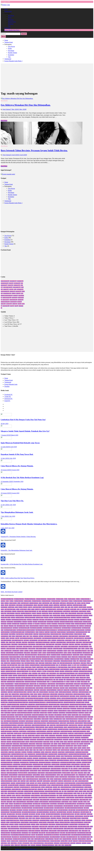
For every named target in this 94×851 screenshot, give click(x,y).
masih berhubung (41, 731)
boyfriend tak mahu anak (17, 632)
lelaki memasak (11, 719)
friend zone (85, 667)
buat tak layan (20, 634)
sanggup (13, 783)
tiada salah (51, 826)
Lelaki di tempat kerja (80, 717)
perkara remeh (55, 764)
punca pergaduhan (74, 770)
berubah (20, 281)
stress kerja (81, 795)
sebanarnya (22, 785)
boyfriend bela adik (24, 628)
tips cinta (62, 832)
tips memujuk (39, 834)
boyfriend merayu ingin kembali (25, 630)
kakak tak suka (16, 696)
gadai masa (23, 669)
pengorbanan (56, 758)
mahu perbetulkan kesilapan (9, 725)
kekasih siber (56, 706)
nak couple (29, 748)
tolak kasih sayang (39, 839)
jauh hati (29, 692)
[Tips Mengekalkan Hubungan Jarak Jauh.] (6, 508)
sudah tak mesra (5, 799)
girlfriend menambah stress (8, 673)
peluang (20, 299)
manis (65, 727)
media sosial (31, 735)
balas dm (17, 613)
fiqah (69, 667)
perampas (80, 758)
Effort (88, 663)
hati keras (39, 677)
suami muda (26, 797)
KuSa (46, 715)
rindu (86, 777)
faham (23, 667)
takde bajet (83, 814)
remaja (19, 777)
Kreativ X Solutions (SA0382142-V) (26, 849)
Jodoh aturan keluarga (65, 692)
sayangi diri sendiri (13, 785)
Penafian (6, 386)
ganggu (3, 671)
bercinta (51, 617)
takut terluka (21, 816)
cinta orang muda (38, 646)
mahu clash (63, 723)
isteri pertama (40, 688)
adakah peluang (33, 603)
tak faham (38, 806)
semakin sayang (65, 789)
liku (88, 719)
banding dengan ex (26, 613)
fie (57, 667)
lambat (69, 715)
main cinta (53, 725)
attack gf (37, 609)
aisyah (6, 605)
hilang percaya (48, 679)
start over (18, 795)
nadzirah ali (4, 748)
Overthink (30, 752)
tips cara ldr (42, 832)
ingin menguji (29, 686)
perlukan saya (22, 766)
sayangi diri (4, 785)
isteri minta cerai (20, 688)
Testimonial (7, 28)
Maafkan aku (73, 721)
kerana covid (80, 708)
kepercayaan (66, 708)
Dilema (32, 661)
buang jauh (53, 632)
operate (78, 750)
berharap (29, 619)
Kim (87, 710)
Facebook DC (8, 394)
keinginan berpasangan (20, 700)
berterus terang (78, 621)
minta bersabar (85, 741)
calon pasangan (63, 636)
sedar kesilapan (86, 785)
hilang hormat (12, 679)
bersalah (35, 621)
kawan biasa (83, 696)
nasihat (71, 748)
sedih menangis (8, 787)
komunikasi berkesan (72, 712)
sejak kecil (16, 787)
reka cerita (7, 777)
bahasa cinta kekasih (30, 611)
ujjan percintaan (48, 843)
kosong (86, 712)
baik (40, 611)
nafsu (9, 748)
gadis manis (41, 669)
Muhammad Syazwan (29, 745)
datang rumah (5, 657)
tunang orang (15, 841)
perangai (3, 760)
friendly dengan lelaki (7, 669)
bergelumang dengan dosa (19, 619)
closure (87, 648)
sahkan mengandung (7, 781)
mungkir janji (69, 745)
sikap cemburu (19, 793)
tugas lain (74, 839)
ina (38, 683)
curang (6, 289)
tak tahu (43, 814)
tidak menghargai (79, 828)
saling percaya (67, 781)
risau (5, 779)
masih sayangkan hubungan (44, 733)
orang (82, 750)
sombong (9, 795)
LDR (14, 293)
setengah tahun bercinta (51, 791)
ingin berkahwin (60, 683)
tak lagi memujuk (68, 806)
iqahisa (77, 686)
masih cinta (50, 731)
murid (75, 745)
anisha (62, 607)
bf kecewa (43, 623)
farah (45, 667)
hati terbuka (58, 677)
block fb (41, 626)
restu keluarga (72, 777)
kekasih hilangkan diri (41, 704)
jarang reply (81, 690)
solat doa (3, 795)
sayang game (60, 783)
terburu (83, 820)
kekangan (79, 700)
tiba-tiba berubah (72, 826)
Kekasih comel (80, 702)
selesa (45, 789)
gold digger (24, 673)
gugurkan (35, 673)
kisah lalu (14, 712)
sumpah (36, 801)
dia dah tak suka (24, 659)
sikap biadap (11, 793)
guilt (39, 673)
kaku (29, 696)
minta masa (16, 743)
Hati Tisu (72, 677)
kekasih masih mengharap (18, 706)
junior (31, 694)
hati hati (33, 677)
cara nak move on (79, 638)
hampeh (15, 675)
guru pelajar (52, 673)
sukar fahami (30, 801)
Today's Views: (9, 318)
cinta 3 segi (12, 642)
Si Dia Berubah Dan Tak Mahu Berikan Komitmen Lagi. (22, 477)
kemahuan (7, 708)
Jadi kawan (56, 688)
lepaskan (80, 719)
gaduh (47, 669)
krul (90, 712)
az (80, 609)
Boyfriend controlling (36, 628)
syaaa (70, 801)
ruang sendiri (42, 779)
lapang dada (75, 715)
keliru (80, 706)
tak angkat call (17, 803)
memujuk (19, 737)
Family (34, 667)
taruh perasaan (79, 816)
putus (3, 303)
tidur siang (85, 830)
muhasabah (39, 745)
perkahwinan (16, 764)
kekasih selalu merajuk (46, 706)
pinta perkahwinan (45, 768)
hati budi (18, 677)
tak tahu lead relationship (53, 814)
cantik (7, 638)
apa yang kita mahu (10, 609)
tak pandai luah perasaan (29, 812)
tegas (26, 818)
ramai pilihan (36, 775)
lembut (51, 719)
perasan (46, 760)
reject (91, 775)
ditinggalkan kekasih (67, 661)
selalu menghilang (6, 789)
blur (77, 626)
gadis (36, 669)
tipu (16, 306)
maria (84, 727)
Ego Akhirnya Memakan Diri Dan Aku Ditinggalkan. (25, 105)
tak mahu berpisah (38, 808)
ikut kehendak (9, 683)
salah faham (32, 781)
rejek (2, 777)
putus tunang (41, 772)
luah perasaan (29, 721)
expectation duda (6, 667)
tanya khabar (57, 816)
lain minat (51, 715)
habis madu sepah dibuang (67, 673)
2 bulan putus (60, 599)
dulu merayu (76, 663)
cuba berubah (9, 652)
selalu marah (87, 787)
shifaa (84, 791)
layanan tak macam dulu (8, 717)
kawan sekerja (21, 698)
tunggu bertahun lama (43, 841)
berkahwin (83, 619)
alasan (35, 605)
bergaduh (13, 281)
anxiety (76, 607)
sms (84, 793)
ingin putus (37, 686)
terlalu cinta (87, 822)
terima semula (43, 822)
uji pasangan (26, 843)
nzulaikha (72, 750)
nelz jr (88, 748)
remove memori (50, 777)
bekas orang (80, 613)
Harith (88, 675)
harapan (44, 675)
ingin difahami (84, 683)
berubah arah (15, 623)
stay (57, 795)
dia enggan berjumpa (35, 659)
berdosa (3, 619)
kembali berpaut (19, 708)
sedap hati (66, 785)
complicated (15, 650)
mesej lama (46, 741)
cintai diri (50, 648)
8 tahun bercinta (87, 601)
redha (88, 775)
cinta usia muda (10, 648)
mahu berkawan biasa (40, 723)
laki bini (64, 715)
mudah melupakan (6, 745)
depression (64, 657)
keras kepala (88, 708)
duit (58, 663)
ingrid (48, 686)
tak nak (55, 810)
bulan (13, 636)
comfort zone (8, 650)
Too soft (56, 839)
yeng (62, 845)
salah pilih (39, 781)
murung (79, 745)
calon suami (81, 636)
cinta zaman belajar (41, 648)
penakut (58, 756)
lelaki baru (52, 717)
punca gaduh (65, 770)
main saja (80, 725)
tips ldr (33, 834)
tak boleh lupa (81, 803)
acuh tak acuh (25, 603)
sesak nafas (20, 791)
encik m (27, 665)
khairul (56, 710)
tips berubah (34, 832)
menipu (71, 739)
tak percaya (52, 812)
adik (51, 603)
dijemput (23, 661)
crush (72, 650)
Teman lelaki (65, 818)
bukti (10, 636)
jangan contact (82, 688)
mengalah (26, 739)
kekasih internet (64, 704)
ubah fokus (14, 843)
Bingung (11, 626)
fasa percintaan (51, 667)
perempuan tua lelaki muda (68, 762)
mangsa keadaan (58, 727)
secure (49, 785)
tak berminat (60, 803)
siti (81, 793)
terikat (8, 822)
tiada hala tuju (15, 826)
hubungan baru (70, 679)
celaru (49, 640)
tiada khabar (35, 826)
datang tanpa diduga (15, 657)
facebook (18, 667)
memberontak (86, 735)
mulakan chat (61, 745)
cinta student (64, 646)
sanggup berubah (21, 783)
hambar (10, 675)
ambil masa (11, 607)
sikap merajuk (35, 793)
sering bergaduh (12, 791)
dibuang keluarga (88, 659)
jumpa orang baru (24, 694)
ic (50, 681)
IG (65, 681)
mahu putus (20, 725)
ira (80, 686)
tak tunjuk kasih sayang (67, 814)
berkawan (3, 621)
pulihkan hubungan (55, 770)
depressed (53, 657)
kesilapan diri (37, 710)
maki (20, 727)
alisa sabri (40, 605)
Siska (78, 793)
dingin (42, 661)
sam (73, 781)
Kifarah (84, 710)
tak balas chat (37, 803)
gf (42, 671)
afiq (75, 603)
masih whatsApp (79, 733)
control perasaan (51, 650)
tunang (9, 841)
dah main (21, 654)
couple (65, 650)
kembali (12, 708)
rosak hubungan (17, 779)
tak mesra (25, 810)
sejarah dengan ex (25, 787)
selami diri (40, 789)
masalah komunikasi (75, 729)
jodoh (56, 692)
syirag (85, 801)
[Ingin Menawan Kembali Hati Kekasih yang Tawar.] (6, 439)
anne (72, 607)
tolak (32, 839)
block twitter (62, 626)
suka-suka (9, 801)
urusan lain (7, 845)
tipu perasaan (8, 839)
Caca (30, 636)
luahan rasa (37, 721)
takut (5, 816)
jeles (37, 692)
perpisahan (30, 766)
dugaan (54, 663)
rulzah (51, 779)
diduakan (3, 661)
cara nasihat (87, 638)
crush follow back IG (81, 650)
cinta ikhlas (14, 644)
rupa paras (79, 779)
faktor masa (28, 667)
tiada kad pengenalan (25, 826)
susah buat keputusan (55, 801)
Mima (57, 741)
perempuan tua (55, 762)
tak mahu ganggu (49, 808)
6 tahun (70, 601)
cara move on (69, 638)
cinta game (79, 642)
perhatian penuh (86, 762)
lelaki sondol (45, 719)
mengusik (65, 739)
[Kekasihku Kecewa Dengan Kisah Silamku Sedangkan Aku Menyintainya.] (6, 520)
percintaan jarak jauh (7, 762)
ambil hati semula (78, 605)
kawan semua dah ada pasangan (34, 698)
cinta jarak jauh (7, 287)
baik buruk (44, 611)
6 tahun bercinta (77, 601)
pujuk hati (16, 770)
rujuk (47, 779)
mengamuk (33, 739)
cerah (73, 640)
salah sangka (46, 781)
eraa (57, 665)
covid (69, 650)
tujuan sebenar (82, 839)
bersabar (29, 621)
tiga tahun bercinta (15, 832)
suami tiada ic (52, 797)
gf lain (45, 671)
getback (39, 671)
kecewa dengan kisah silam (69, 698)
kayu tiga (46, 698)
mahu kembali (79, 723)
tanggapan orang (44, 816)
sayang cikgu (45, 783)
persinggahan (37, 766)
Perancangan (87, 758)
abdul (18, 603)
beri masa (42, 619)
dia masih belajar (59, 659)
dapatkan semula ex (66, 654)
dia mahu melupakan (48, 659)
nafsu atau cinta (15, 748)
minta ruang (39, 743)
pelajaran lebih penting (35, 756)
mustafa (84, 745)
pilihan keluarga (27, 768)
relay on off (13, 777)
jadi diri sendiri (48, 688)
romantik (9, 779)
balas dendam (11, 613)
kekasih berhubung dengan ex (37, 702)
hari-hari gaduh (81, 675)
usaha (12, 845)
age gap (83, 603)
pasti (2, 756)
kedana (85, 698)
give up (19, 673)
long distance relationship (11, 721)
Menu (3, 36)
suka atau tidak (17, 799)
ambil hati (69, 605)
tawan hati (87, 816)
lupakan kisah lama (63, 721)
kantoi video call (54, 696)
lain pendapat (58, 715)
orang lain (11, 752)
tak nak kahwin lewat (82, 810)
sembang (72, 789)
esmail (69, 665)
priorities (3, 770)
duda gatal (42, 663)
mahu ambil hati (82, 721)
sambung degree (5, 783)
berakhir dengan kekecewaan (74, 615)
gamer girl (84, 669)
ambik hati (56, 605)
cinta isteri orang (40, 644)
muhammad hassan (17, 745)
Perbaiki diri (52, 760)
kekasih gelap (24, 704)
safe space (89, 779)
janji (88, 688)
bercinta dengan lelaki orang (62, 617)
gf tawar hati (50, 671)
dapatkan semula (56, 654)
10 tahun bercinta (19, 599)
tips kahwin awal (6, 834)
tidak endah (43, 828)
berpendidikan (17, 621)
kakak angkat (8, 696)
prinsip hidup (86, 768)
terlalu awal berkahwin (77, 822)
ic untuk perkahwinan (57, 681)
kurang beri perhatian (38, 715)
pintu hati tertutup (56, 768)
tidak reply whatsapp (34, 830)
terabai (52, 820)
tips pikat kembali (55, 837)
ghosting (61, 671)
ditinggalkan (56, 661)
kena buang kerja (39, 708)
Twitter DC (7, 396)
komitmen (55, 712)
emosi (23, 665)
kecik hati (80, 698)
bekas (66, 613)
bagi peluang (8, 611)
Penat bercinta (68, 756)
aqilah (18, 609)
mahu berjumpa (28, 723)
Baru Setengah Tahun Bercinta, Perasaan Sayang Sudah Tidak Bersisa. (34, 150)
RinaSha (82, 777)
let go (85, 719)
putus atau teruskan (12, 772)
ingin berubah (69, 683)
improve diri (32, 683)
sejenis (43, 787)
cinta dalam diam (61, 642)
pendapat (13, 758)
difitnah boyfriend (15, 661)
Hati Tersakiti (65, 677)
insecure (61, 686)
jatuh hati (10, 692)
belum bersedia (28, 615)
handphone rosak (33, 675)
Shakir (76, 791)
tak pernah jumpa (61, 812)
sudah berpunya (61, 797)
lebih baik (25, 717)
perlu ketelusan (75, 764)
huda (48, 681)
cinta (7, 642)
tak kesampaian (58, 806)
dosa (22, 663)
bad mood (84, 609)
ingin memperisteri (19, 686)
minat (65, 741)
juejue (6, 694)
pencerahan (85, 756)
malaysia (50, 727)
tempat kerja (35, 820)
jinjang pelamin (43, 692)
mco (26, 735)
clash (79, 648)
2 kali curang (71, 599)
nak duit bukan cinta (39, 748)
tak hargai (44, 806)
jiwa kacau (51, 692)
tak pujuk (69, 812)
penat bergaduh (77, 756)
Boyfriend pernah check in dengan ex (46, 630)
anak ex (30, 607)
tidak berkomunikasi (13, 828)
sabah (84, 779)
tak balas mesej (45, 803)
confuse (26, 650)
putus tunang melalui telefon (53, 772)
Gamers (90, 669)
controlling (60, 650)
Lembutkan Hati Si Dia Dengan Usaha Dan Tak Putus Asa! (23, 420)
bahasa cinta (20, 611)
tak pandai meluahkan (42, 812)
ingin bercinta (51, 683)
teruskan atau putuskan (62, 824)
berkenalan (10, 621)
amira (16, 607)
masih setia (56, 733)
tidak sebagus (44, 830)
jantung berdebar (19, 690)
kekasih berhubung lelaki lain (54, 702)
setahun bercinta (28, 791)
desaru (89, 657)
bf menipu (54, 623)
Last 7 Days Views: (10, 320)
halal (91, 673)
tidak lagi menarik (58, 828)
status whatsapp (35, 795)
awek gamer (60, 609)
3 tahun (11, 601)
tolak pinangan (49, 839)
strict (85, 795)
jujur (9, 694)
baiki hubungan (58, 611)
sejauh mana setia (36, 787)
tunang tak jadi (23, 841)
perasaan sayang (39, 760)
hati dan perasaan (26, 677)
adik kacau (63, 603)
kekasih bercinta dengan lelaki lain (18, 702)
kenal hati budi (52, 708)
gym (57, 673)
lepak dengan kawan (72, 719)
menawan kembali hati (62, 737)
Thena (8, 826)
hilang (77, 677)
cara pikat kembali (6, 640)
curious (69, 652)
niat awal (14, 750)
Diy (78, 661)
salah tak (60, 781)
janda (66, 688)
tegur (33, 818)
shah (65, 791)
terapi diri (60, 820)
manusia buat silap (72, 727)
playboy (75, 768)
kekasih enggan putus (13, 704)
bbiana (62, 613)
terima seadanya (33, 822)
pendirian (29, 758)
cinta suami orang (73, 646)
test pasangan (82, 824)
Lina (91, 719)
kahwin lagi (61, 694)
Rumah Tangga (12, 21)
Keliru (9, 17)
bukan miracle (78, 634)
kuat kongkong (19, 715)
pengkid (49, 758)
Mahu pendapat (87, 723)
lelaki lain (3, 719)
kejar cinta (31, 700)
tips (12, 306)
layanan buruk (86, 715)
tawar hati (6, 306)
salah (27, 781)
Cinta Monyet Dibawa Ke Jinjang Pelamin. (17, 466)
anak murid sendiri (47, 607)
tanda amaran (29, 816)
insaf (57, 686)
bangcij (34, 613)
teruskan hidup (73, 824)
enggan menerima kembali (47, 665)
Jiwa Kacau (11, 15)
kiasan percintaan (76, 710)
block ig (46, 626)
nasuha (79, 748)
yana (59, 845)
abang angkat (13, 603)
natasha (84, 748)
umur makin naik (65, 843)
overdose (23, 752)
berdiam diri (85, 617)
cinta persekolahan (48, 646)
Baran (50, 613)
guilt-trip (43, 673)
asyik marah (23, 609)
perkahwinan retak (38, 764)
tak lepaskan (88, 806)
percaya (71, 760)
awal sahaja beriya (51, 609)
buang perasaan (61, 632)
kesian (25, 710)
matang (14, 735)
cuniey (40, 652)
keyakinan (50, 710)
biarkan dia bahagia (80, 623)
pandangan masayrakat (81, 752)
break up (41, 632)
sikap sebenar (44, 793)
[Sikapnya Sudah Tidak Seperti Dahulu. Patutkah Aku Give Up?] (6, 427)
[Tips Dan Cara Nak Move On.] (6, 497)
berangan (85, 615)
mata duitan (8, 735)
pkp (72, 768)
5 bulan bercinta (55, 601)
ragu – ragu (74, 772)
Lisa (2, 721)
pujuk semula (33, 770)
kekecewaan (64, 706)
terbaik (72, 820)
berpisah (24, 621)
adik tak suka (70, 603)
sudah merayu (88, 797)
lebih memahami (33, 717)
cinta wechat (31, 648)
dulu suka (83, 663)
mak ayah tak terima (6, 727)
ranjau (58, 775)
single (75, 793)
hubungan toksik (41, 681)
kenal (45, 708)
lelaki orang (19, 719)
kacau (35, 694)
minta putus (32, 743)
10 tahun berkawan (29, 599)
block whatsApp (71, 626)
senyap (86, 789)
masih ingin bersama (66, 731)
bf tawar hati (61, 623)
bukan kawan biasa (44, 634)
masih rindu (10, 733)
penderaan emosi (21, 758)
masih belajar (23, 731)
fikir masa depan (63, 667)
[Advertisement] (35, 76)
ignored (72, 681)
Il (13, 683)
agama (79, 603)
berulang (29, 623)
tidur (80, 830)
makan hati (16, 727)
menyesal (3, 741)
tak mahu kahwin (59, 808)
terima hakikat (25, 822)
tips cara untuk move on (53, 832)
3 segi (7, 601)
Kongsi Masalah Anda (10, 384)
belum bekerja (19, 615)
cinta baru (24, 642)
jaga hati (62, 688)
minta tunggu (47, 743)
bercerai (46, 617)
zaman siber (67, 845)
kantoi (39, 696)
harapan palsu (60, 675)
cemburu (16, 285)
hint (54, 679)
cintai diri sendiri (58, 648)
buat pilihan (12, 634)
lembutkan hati (57, 719)
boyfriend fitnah (66, 628)
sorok (13, 795)
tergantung (89, 820)
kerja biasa (4, 710)
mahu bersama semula (52, 723)
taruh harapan (70, 816)
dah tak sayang (41, 654)
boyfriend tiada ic (30, 632)
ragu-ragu (80, 772)
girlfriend (75, 671)
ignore (68, 681)
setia (20, 303)
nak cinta (23, 748)
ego (11, 289)
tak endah (32, 806)
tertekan (33, 824)
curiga (65, 652)
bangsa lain (45, 613)
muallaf (81, 743)
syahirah (74, 801)
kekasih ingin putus (54, 704)
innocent (52, 686)
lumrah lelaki (44, 721)
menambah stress (27, 737)
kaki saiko (24, 696)
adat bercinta (45, 603)
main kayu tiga (73, 725)
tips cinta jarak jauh (71, 832)
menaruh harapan (51, 737)
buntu (10, 285)
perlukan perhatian (12, 766)
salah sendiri (54, 781)
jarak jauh (36, 690)
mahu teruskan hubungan (39, 725)
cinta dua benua (70, 642)
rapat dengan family (69, 775)
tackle (6, 803)
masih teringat (63, 733)
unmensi (84, 843)
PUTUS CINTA (22, 772)
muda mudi (87, 743)
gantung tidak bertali (22, 671)
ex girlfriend (83, 665)
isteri (6, 688)
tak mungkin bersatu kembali (44, 810)
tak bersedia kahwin (70, 803)
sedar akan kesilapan (76, 785)
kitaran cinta (43, 712)
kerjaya (15, 710)
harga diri (67, 675)
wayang (33, 845)
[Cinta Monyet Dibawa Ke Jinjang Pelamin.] (6, 462)
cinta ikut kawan (23, 644)
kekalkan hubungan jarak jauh (67, 700)
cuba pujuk (27, 652)
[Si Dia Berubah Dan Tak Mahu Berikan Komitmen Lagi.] (6, 473)
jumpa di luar (15, 694)
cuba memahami (18, 652)
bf (33, 623)
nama (63, 748)
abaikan (6, 603)
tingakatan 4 (25, 832)
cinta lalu (71, 644)
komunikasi (7, 293)
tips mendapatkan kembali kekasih (81, 834)
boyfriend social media (64, 630)
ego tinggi (4, 665)
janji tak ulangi (9, 690)
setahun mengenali (39, 791)
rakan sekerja (4, 775)
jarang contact (74, 690)
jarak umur (43, 690)
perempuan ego (24, 762)
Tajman (11, 803)
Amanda (45, 605)
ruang (24, 779)
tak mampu (12, 810)
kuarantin (3, 715)
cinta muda (17, 287)
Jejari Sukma (6, 109)
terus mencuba (44, 824)
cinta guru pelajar (6, 644)
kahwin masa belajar (79, 694)
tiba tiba (56, 826)
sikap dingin (27, 793)
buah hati (47, 632)
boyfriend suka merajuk (78, 630)
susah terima (64, 801)
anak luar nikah (37, 607)
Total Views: (8, 326)
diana (81, 659)
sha (63, 791)
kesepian (20, 710)
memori (14, 737)
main (48, 725)
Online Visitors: (9, 316)
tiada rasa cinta (43, 826)
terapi (55, 820)
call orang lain (48, 636)
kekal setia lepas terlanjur (51, 700)
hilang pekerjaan (39, 679)
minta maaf (9, 743)
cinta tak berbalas (84, 646)
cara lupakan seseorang (26, 638)
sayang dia (53, 783)
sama (76, 781)
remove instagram (40, 777)
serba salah (4, 791)
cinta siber (57, 646)
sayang (9, 303)
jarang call (60, 690)
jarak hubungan (28, 690)
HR (65, 679)
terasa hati (66, 820)
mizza (59, 743)
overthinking (36, 752)
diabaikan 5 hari (74, 659)
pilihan (78, 766)
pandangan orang (6, 754)
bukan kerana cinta (55, 634)
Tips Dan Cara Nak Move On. (12, 501)
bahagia (14, 611)
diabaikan (67, 659)
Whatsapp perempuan (48, 845)
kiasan (69, 710)
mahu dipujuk (70, 723)
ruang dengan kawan (32, 779)
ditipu (74, 661)
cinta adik (18, 642)
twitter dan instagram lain (85, 841)
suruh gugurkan (43, 801)
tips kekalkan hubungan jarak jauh (21, 834)
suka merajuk (66, 799)
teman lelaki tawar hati (12, 820)
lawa (80, 715)
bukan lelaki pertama (68, 634)
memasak (65, 735)
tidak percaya (12, 830)
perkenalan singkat (65, 764)
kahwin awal (46, 694)
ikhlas (78, 681)
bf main (49, 623)
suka (11, 799)
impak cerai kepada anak (22, 683)
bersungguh (50, 621)
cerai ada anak (83, 640)
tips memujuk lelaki (65, 834)
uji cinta (19, 843)
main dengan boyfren (62, 725)
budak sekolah (28, 634)
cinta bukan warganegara (42, 642)
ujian (31, 843)
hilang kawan (20, 679)
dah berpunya (86, 652)
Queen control (66, 772)
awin (78, 609)
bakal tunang (82, 611)
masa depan (21, 729)
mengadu (3, 739)
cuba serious (34, 652)
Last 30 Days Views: (10, 322)
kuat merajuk (27, 715)
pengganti (13, 301)
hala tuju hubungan (83, 673)
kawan (77, 696)
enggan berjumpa (35, 665)
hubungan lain (11, 681)
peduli (11, 756)
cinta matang (84, 644)
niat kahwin (20, 750)
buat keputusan (70, 632)
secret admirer (43, 785)
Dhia (17, 659)
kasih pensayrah (64, 696)
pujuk (19, 301)
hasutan (3, 677)
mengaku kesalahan (18, 739)
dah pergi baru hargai (31, 654)
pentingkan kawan (72, 758)
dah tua (48, 654)
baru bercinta (56, 613)
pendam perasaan (6, 758)
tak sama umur (11, 814)
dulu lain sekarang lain (66, 663)
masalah (44, 729)
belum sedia (45, 615)
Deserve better (5, 659)
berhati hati (35, 619)
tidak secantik (53, 830)
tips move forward (6, 837)
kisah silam (36, 712)
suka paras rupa (74, 799)
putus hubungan (32, 772)
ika (76, 681)
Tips (9, 26)
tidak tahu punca (73, 830)
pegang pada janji (19, 756)
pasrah (88, 754)
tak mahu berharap (15, 808)
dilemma (37, 661)
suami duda (13, 797)
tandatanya (36, 816)
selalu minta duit (16, 789)
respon (57, 777)
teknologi (53, 818)
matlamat (19, 735)
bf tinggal (68, 623)
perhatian (78, 762)
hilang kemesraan (29, 679)
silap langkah (52, 793)
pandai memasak (70, 752)
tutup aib (75, 841)
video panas (23, 845)
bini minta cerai (21, 626)
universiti (72, 843)
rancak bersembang (50, 775)
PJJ (69, 768)
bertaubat (56, 621)
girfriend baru (69, 671)
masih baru (15, 731)
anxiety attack (82, 607)
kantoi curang (45, 696)
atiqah (33, 609)
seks (59, 787)
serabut (90, 789)
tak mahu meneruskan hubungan (74, 808)
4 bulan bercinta (36, 601)
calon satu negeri (73, 636)
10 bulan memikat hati (7, 599)
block (11, 283)
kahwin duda (54, 694)
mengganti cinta (49, 739)
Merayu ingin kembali (36, 741)
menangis (43, 737)
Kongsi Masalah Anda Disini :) (12, 30)
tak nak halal (72, 810)
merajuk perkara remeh (18, 741)
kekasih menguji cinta (32, 706)
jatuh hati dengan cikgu (20, 692)
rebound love (82, 775)
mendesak (78, 737)
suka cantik (36, 799)
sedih (14, 303)
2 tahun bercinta (85, 599)
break (37, 632)
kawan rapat (12, 698)
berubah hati (5, 283)
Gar (30, 671)
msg (77, 743)
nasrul (75, 748)
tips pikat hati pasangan (42, 837)
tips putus (63, 837)
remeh (23, 777)
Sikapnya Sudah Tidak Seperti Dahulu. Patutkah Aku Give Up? (25, 431)
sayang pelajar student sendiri (84, 783)
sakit (18, 781)
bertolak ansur (87, 621)
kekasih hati (31, 704)
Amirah (20, 607)
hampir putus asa (22, 675)
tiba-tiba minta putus (84, 826)
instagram (67, 686)
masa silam (39, 729)
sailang (15, 781)
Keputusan (73, 708)
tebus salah (22, 818)
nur (44, 750)
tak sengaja (32, 814)
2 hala (65, 599)
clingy (83, 648)
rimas (77, 777)
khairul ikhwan (62, 710)
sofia (86, 793)
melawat (37, 735)
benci (51, 615)
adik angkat (56, 603)
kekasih (85, 700)
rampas (42, 775)
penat (62, 756)
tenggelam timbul (45, 820)
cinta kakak (58, 644)
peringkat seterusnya (7, 764)
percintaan (77, 760)
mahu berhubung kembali (16, 723)
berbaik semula (19, 617)
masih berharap (31, 731)
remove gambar (30, 777)
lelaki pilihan (37, 719)
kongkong (81, 712)
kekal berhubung (39, 700)
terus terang (52, 824)
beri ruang (71, 619)
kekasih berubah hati (69, 702)
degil (22, 657)
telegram (58, 818)
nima (34, 750)
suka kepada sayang (56, 799)
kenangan (59, 708)
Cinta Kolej (65, 644)
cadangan (35, 636)
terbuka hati (77, 820)
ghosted (57, 671)
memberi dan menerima (75, 735)
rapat (61, 775)
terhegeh (3, 822)
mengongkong (58, 739)
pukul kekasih (45, 770)
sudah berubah (70, 797)
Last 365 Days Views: (11, 324)
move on (5, 299)
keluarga (84, 706)
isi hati (83, 686)
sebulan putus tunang (32, 785)
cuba (88, 650)
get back (20, 289)
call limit (41, 636)
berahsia (63, 615)
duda (36, 663)
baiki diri (50, 611)
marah (15, 295)
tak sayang (18, 814)
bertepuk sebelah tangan (67, 621)
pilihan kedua (18, 768)
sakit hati (23, 781)
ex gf (78, 665)
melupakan (52, 735)
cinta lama (77, 644)
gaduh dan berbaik (54, 669)
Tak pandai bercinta (15, 812)
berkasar (88, 619)
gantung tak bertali (10, 671)
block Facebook (34, 626)
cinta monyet (12, 646)
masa (6, 729)
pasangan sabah (52, 754)
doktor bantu (83, 661)
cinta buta (53, 642)
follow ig (79, 667)
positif (80, 768)
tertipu (37, 824)
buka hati (35, 634)
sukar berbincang (21, 801)
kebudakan (53, 698)
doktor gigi (7, 663)
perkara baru (47, 764)
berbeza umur (40, 617)
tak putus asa (76, 812)
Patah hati (6, 756)
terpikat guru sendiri (24, 824)
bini (15, 626)
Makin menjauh (39, 727)
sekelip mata (48, 787)
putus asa (3, 772)
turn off (70, 841)
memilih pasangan (6, 737)
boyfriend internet (76, 628)
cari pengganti (33, 640)
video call (17, 845)
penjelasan (63, 758)
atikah (29, 609)
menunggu (90, 739)
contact (31, 650)
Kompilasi (10, 24)
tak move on (32, 810)
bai (37, 611)
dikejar (28, 661)
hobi (57, 679)
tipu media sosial (85, 837)
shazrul (80, 791)
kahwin (12, 291)
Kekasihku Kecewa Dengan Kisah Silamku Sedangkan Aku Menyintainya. (29, 524)
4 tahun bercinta (46, 601)
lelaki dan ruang (60, 717)
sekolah (55, 787)
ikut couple (84, 681)
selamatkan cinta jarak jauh (29, 789)
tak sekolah (25, 814)
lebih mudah (41, 717)
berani (90, 615)
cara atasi (12, 638)
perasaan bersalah (16, 760)
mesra (51, 741)
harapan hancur (51, 675)
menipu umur (77, 739)
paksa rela (54, 752)
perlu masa (83, 764)
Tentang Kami (8, 11)
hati (7, 677)
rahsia (85, 772)
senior (77, 789)
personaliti (44, 766)
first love (73, 667)
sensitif (81, 789)
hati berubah (11, 677)
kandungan (34, 696)
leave (20, 717)
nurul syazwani (65, 750)
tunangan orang (32, 841)
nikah (31, 750)
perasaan (8, 760)
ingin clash (77, 683)
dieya (8, 661)
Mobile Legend (66, 743)
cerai (77, 640)
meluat (42, 735)
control (44, 650)
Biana (72, 623)
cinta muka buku (27, 646)
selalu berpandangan (78, 787)
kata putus (72, 696)
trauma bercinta (66, 839)
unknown (78, 843)
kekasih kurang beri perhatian (78, 704)
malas (46, 727)
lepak (63, 719)
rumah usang (57, 779)
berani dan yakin (5, 617)
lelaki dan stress (69, 717)
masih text (71, 733)
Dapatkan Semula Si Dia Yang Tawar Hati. (17, 454)
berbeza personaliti (30, 617)
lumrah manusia (53, 721)
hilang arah (82, 677)
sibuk (88, 791)
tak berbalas (53, 803)
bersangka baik (42, 621)
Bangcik (39, 613)
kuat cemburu (10, 715)
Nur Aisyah (48, 750)
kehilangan (10, 700)
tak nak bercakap (63, 810)
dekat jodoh (27, 657)
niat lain (27, 750)
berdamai (73, 617)
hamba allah (4, 675)
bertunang (4, 623)
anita (66, 607)
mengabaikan (85, 737)
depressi (58, 657)
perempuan (16, 762)
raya (77, 775)
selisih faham (56, 789)
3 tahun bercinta (18, 601)
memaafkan (59, 735)
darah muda (76, 654)
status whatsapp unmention (48, 795)
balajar (89, 611)
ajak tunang (19, 605)
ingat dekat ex (43, 683)
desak (69, 657)
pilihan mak (35, 768)
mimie (61, 741)
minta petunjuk (24, 743)
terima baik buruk (15, 822)
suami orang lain (43, 797)
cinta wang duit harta (22, 648)
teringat (57, 822)
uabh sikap (4, 843)
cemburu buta (61, 640)
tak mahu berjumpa (26, 808)
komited (49, 712)
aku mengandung (28, 605)
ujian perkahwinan (38, 843)
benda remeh (56, 615)
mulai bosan (53, 745)
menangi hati (36, 737)
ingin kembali (5, 291)
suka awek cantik (27, 799)
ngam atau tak (5, 750)
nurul (58, 750)
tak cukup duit (9, 806)
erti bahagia (63, 665)
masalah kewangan (63, 729)
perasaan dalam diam (28, 760)
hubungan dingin (80, 679)
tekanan (38, 818)
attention (42, 609)
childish (3, 642)
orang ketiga (13, 299)
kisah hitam (7, 712)
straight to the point (68, 795)
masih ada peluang (86, 729)
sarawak (32, 783)
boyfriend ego (57, 628)
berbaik (13, 617)
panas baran (61, 752)
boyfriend (17, 283)
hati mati (51, 677)
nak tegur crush (56, 748)
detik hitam (12, 659)
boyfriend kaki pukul (10, 630)
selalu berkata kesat (66, 787)
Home (6, 9)
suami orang (34, 797)
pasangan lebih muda (42, 754)
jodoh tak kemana (83, 692)
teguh (30, 818)
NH (10, 750)
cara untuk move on (17, 640)
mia (55, 741)
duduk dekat (48, 663)
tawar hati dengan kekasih (10, 818)
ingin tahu (43, 686)
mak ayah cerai (87, 725)
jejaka (34, 692)
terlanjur (11, 824)
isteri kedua (11, 688)
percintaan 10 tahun (86, 760)
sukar (14, 801)
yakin (56, 845)
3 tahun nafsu (27, 601)
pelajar (26, 756)
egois (19, 665)
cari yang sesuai (42, 640)
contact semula (38, 650)
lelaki (18, 293)
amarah (51, 605)
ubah (8, 843)
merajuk (15, 297)
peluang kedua (5, 301)
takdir (2, 816)
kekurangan (71, 706)
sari (36, 783)
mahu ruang (27, 725)
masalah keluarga (52, 729)
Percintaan (10, 19)
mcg (23, 735)
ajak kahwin (12, 605)
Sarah (27, 783)
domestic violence (16, 663)
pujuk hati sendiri (24, 770)
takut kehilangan (12, 816)
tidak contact (35, 828)
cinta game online (87, 642)
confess (21, 650)
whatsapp (38, 845)
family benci (40, 667)
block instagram (53, 626)
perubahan (51, 766)
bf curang (37, 623)
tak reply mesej (84, 812)
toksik (29, 839)
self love (49, 789)
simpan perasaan (68, 793)
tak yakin (77, 814)
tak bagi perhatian (27, 803)
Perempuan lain (33, 762)
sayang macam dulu (70, 783)
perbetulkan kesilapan (63, 760)
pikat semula (69, 766)
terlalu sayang (5, 824)
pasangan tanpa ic (63, 754)
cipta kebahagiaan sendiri (70, 648)
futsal (18, 669)
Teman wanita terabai (25, 820)
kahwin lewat (69, 694)
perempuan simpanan (45, 762)
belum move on (37, 615)
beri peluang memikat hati (60, 619)
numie (41, 750)
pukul (39, 770)
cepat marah (68, 640)
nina (37, 750)
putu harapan (84, 770)
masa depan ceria (30, 729)
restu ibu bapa (63, 777)
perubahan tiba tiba (59, 766)
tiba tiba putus (63, 826)
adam (40, 603)
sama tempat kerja (83, 781)
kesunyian (44, 710)
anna (69, 607)
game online (77, 669)
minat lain (70, 741)
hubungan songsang (30, 681)
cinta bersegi (31, 642)
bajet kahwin (66, 611)
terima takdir (50, 822)
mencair (72, 737)
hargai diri (73, 675)
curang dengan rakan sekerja (55, 652)
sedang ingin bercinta (57, 785)
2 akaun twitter (51, 599)
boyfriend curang (48, 628)
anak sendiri (56, 607)
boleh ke (81, 626)
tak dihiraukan (24, 806)
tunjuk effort (64, 841)
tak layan (82, 806)
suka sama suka (83, 799)
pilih (74, 766)
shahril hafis (70, 791)
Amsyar (25, 607)
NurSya (54, 750)
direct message (48, 661)
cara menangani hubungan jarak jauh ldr (53, 638)
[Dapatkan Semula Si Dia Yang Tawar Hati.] (6, 450)
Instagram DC (8, 398)
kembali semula (29, 708)
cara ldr (17, 638)
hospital (61, 679)
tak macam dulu (5, 808)
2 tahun (78, 599)
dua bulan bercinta (29, 663)
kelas (76, 706)
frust (15, 669)
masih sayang (6, 297)
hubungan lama (19, 681)
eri (59, 665)
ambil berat (63, 605)
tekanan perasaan (45, 818)
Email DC (7, 401)
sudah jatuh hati (79, 797)
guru (47, 673)
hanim (40, 675)
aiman (2, 605)
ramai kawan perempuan (25, 775)
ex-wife (89, 665)
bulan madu (18, 636)
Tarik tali (63, 816)
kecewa (18, 291)
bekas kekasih (5, 281)
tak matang (19, 810)
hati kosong (45, 677)
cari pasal (26, 640)
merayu (27, 741)
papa (25, 754)
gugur (30, 673)
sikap (5, 793)
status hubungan (26, 795)
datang (82, 654)
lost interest (22, 721)
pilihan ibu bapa (9, 768)
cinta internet (31, 644)
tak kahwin (50, 806)
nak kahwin (48, 748)
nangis (67, 748)
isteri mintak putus (30, 688)
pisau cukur (64, 768)
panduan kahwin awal (17, 754)
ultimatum (57, 843)
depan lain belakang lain (43, 657)
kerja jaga (10, 710)
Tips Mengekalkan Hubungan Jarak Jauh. (17, 512)
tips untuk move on (71, 837)
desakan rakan (82, 657)
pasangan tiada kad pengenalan (77, 754)
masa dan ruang (13, 729)
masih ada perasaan (6, 731)
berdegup (79, 617)
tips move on (15, 837)
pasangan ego (31, 754)
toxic (60, 839)
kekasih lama (7, 706)
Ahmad (88, 603)
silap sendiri (59, 793)
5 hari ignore (64, 601)
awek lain (67, 609)
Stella (60, 795)
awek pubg (73, 609)
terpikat (16, 824)
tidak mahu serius (69, 828)
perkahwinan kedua (26, 764)
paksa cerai (48, 752)
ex (15, 289)
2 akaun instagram (41, 599)
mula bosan (46, 745)
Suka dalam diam (45, 799)
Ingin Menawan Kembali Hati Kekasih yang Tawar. (20, 443)
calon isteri (55, 636)
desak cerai (74, 657)
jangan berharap (73, 688)
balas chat (3, 613)
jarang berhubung (51, 690)
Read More (4, 120)
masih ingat (56, 731)
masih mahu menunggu (79, 731)
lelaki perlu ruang (28, 719)
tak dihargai (16, 806)
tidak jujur (50, 828)
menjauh (84, 739)
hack (76, 673)
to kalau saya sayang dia (20, 839)
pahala (43, 752)
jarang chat (66, 690)
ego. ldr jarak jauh (12, 665)
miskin (55, 743)
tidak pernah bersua (22, 830)
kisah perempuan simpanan (25, 712)
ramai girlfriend (13, 775)
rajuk (88, 772)
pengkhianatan (43, 758)
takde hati (89, 814)
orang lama (17, 752)
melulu (47, 735)
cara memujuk (37, 638)
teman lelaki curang (75, 818)
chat (88, 640)
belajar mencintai (10, 615)
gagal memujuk (64, 669)
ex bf (74, 665)
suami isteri (20, 797)
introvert (72, 686)
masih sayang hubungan (29, 733)
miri (52, 743)
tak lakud (76, 806)
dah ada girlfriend (77, 652)
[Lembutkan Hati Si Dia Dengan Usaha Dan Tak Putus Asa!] (6, 415)
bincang (6, 626)
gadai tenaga (30, 669)
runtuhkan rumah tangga (69, 779)
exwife (13, 667)
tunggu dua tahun (55, 841)
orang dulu (87, 750)
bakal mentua (74, 611)
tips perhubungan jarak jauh (27, 837)
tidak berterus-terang (26, 828)
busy (27, 636)
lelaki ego (90, 717)
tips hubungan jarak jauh (84, 832)
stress (75, 795)
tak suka (38, 814)
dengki (33, 657)
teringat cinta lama (64, 822)
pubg (7, 770)
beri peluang (48, 619)
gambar (71, 669)
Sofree (90, 793)
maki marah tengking (29, 727)
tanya (51, 816)
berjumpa (76, 619)
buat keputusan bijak (81, 632)
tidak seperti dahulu (62, 830)
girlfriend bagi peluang (85, 671)
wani (29, 845)
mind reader (76, 741)
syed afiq (80, 801)
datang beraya (88, 654)
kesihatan (30, 710)
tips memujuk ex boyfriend (51, 834)
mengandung (40, 739)
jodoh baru (75, 692)
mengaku (9, 739)
